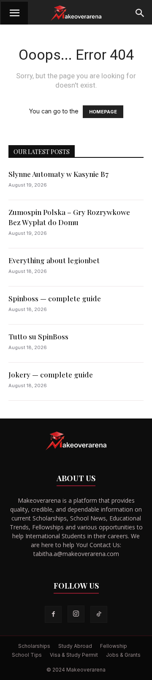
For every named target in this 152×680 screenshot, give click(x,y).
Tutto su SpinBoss (38, 336)
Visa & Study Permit (74, 655)
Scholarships (34, 646)
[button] (14, 13)
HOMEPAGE (103, 112)
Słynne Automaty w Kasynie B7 (58, 174)
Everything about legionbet (54, 260)
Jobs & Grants (123, 655)
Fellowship (113, 646)
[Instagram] (76, 614)
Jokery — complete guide (50, 374)
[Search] (140, 13)
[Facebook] (53, 614)
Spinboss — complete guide (54, 298)
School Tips (27, 655)
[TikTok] (98, 614)
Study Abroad (75, 646)
